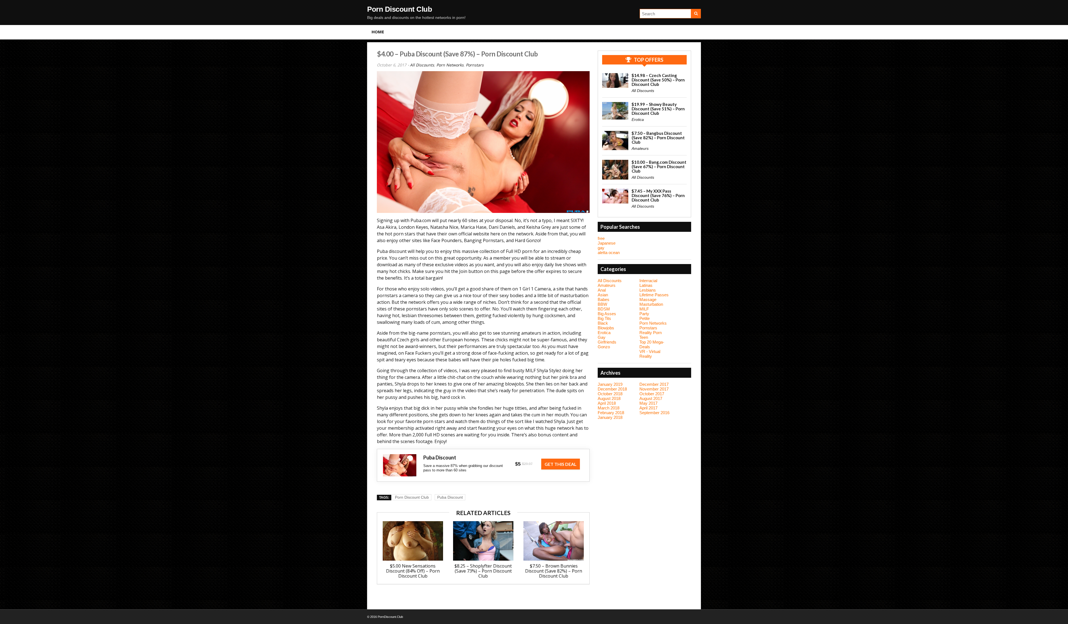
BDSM (604, 309)
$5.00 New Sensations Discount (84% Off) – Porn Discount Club (413, 571)
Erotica (638, 119)
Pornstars (475, 65)
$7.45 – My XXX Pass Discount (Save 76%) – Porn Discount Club (658, 195)
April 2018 (607, 403)
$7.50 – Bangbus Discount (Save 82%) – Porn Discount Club (658, 138)
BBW (602, 304)
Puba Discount (450, 497)
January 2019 (610, 384)
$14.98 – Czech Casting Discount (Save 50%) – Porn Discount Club (658, 80)
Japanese (606, 243)
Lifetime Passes (654, 294)
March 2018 (608, 408)
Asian (603, 294)
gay (601, 247)
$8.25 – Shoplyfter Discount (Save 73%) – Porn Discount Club (483, 571)
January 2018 (610, 417)
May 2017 (648, 403)
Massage (647, 299)
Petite (644, 318)
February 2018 (611, 412)
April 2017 (648, 408)
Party (644, 313)
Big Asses (607, 313)
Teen (643, 337)
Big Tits (604, 318)
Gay (601, 337)
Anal (602, 290)
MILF (644, 309)
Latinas (645, 285)
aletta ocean (609, 252)
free (601, 238)
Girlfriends (607, 342)
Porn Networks (450, 65)
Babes (603, 299)
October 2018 (610, 393)
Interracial (648, 280)
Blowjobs (606, 327)
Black (603, 323)
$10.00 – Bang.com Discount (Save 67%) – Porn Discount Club (659, 166)
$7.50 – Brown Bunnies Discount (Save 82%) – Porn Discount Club (553, 571)
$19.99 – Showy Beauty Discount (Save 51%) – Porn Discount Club (658, 109)
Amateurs (640, 148)
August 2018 (609, 398)
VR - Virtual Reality (649, 354)
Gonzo (604, 346)
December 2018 (612, 389)
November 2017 (654, 389)
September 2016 (654, 412)
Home (378, 31)
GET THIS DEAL (561, 464)
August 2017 (650, 398)
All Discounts (422, 65)
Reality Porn (650, 332)
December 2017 (654, 384)
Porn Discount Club (399, 9)
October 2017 (651, 393)
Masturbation (651, 304)
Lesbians (647, 290)
